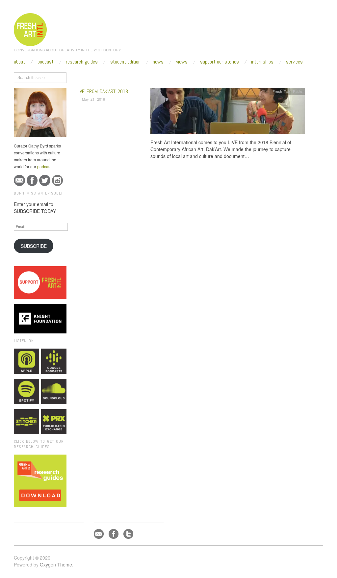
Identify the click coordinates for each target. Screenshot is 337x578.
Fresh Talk (281, 91)
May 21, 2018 (93, 99)
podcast (44, 166)
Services (294, 62)
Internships (262, 62)
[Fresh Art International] (30, 28)
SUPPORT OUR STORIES (219, 62)
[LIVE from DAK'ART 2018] (227, 113)
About (19, 62)
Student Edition (125, 62)
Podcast (46, 62)
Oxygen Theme (56, 564)
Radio (297, 91)
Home (102, 76)
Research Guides (82, 62)
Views (182, 62)
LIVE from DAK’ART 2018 (102, 91)
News (158, 62)
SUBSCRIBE (34, 246)
